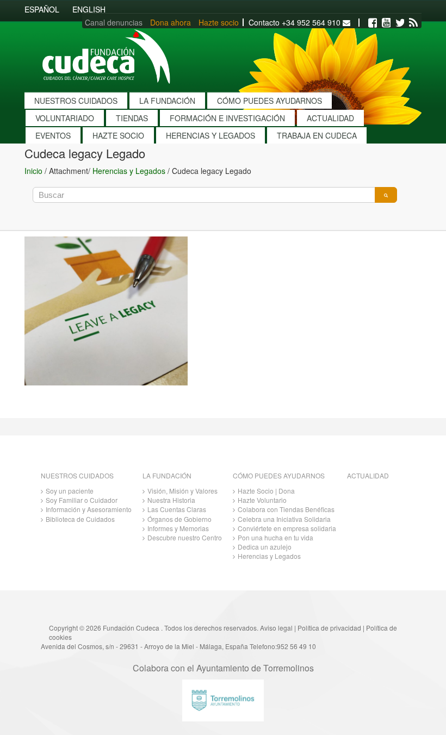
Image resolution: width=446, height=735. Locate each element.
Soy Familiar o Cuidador (81, 499)
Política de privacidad (329, 627)
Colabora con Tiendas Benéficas (286, 509)
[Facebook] (372, 22)
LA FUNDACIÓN (167, 100)
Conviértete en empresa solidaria (287, 528)
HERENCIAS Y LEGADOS (210, 135)
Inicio (33, 170)
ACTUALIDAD (330, 118)
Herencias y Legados (128, 170)
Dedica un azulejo (265, 546)
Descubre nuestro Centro (184, 537)
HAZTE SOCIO (118, 135)
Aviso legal (276, 627)
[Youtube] (386, 22)
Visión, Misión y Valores (182, 490)
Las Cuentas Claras (176, 509)
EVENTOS (53, 135)
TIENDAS (132, 118)
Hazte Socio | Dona (266, 490)
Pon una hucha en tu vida (275, 537)
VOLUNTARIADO (64, 118)
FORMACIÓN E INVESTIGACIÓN (227, 118)
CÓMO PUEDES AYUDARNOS (269, 100)
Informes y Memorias (178, 528)
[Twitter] (399, 22)
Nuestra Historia (171, 499)
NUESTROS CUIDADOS (75, 100)
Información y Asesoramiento (89, 509)
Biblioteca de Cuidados (80, 519)
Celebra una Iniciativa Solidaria (284, 519)
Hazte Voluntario (262, 499)
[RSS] (413, 22)
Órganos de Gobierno (179, 519)
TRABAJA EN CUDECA (317, 135)
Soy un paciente (70, 490)
